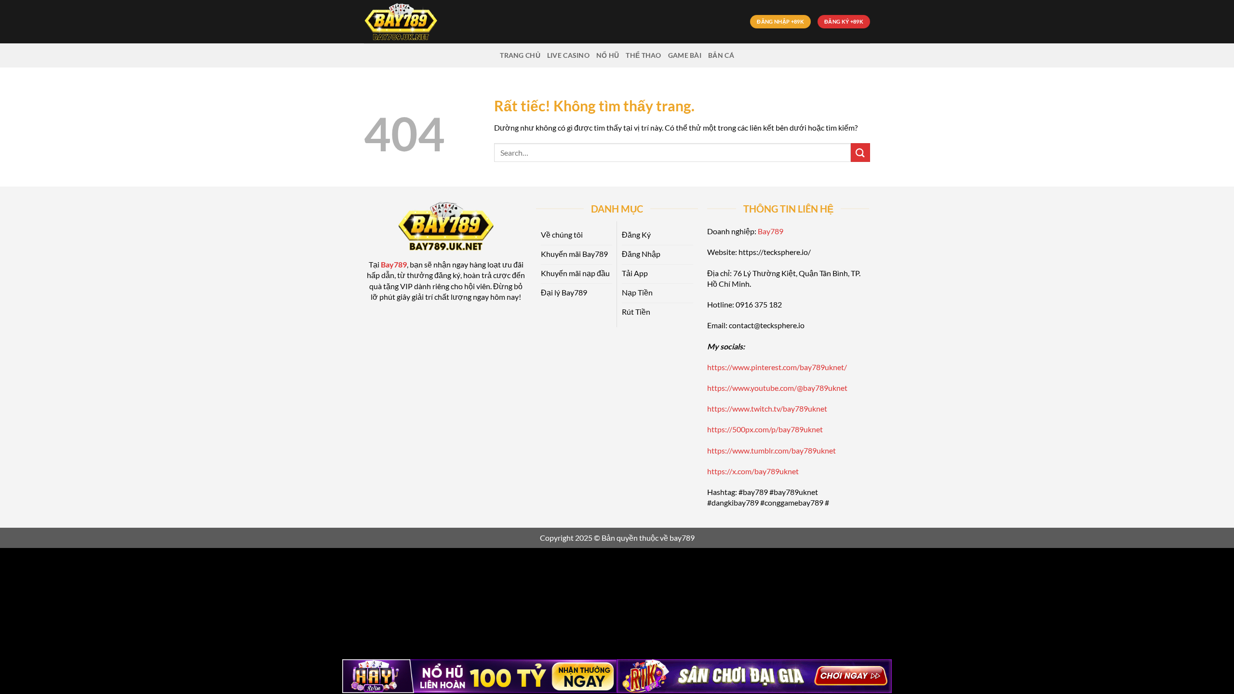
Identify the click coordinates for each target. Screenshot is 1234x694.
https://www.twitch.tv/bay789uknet (767, 408)
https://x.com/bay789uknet (753, 471)
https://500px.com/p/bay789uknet (765, 429)
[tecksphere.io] (412, 21)
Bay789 (770, 231)
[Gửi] (860, 152)
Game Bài (684, 55)
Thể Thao (643, 55)
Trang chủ (520, 55)
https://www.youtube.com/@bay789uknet (777, 387)
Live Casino (568, 55)
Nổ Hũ (607, 55)
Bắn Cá (721, 55)
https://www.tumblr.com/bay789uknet (771, 450)
